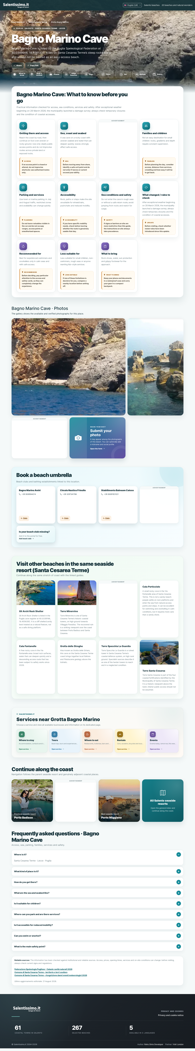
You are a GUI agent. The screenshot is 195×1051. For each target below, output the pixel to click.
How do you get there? (25, 882)
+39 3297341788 (70, 494)
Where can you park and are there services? (37, 914)
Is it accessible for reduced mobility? (33, 925)
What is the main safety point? (29, 946)
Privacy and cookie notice (170, 1015)
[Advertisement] (118, 138)
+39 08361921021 (111, 494)
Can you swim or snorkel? (27, 935)
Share (19, 65)
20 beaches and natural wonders (177, 5)
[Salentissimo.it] (16, 5)
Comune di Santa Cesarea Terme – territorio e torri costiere (40, 972)
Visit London (178, 1044)
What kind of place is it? (26, 871)
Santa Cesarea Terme (38, 22)
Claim (25, 518)
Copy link (34, 65)
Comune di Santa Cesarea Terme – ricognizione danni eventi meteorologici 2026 (50, 975)
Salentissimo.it (18, 22)
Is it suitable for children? (27, 903)
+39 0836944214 (29, 494)
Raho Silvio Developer (153, 1044)
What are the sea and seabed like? (31, 893)
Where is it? (20, 854)
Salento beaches (152, 5)
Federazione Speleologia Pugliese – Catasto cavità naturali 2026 (43, 969)
